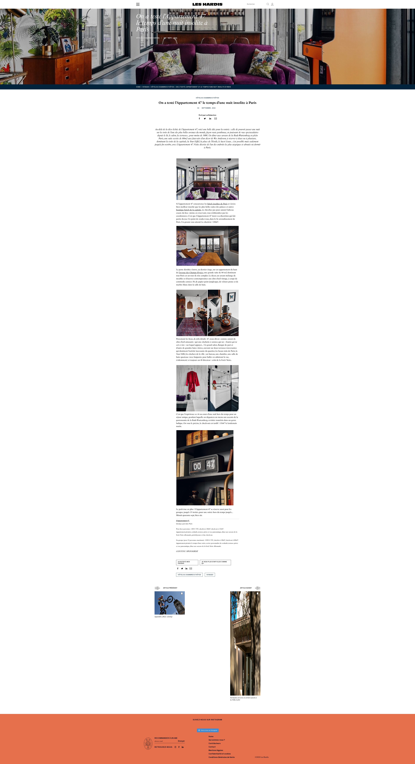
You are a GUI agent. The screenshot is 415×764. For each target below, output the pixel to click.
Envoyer (181, 741)
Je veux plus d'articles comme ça (214, 562)
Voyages (210, 575)
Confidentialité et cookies (220, 754)
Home (211, 737)
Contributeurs (215, 743)
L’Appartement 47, (183, 521)
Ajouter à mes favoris (184, 562)
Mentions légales (216, 750)
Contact (212, 747)
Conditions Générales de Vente (222, 757)
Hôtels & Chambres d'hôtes (189, 575)
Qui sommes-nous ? (217, 740)
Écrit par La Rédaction (207, 115)
